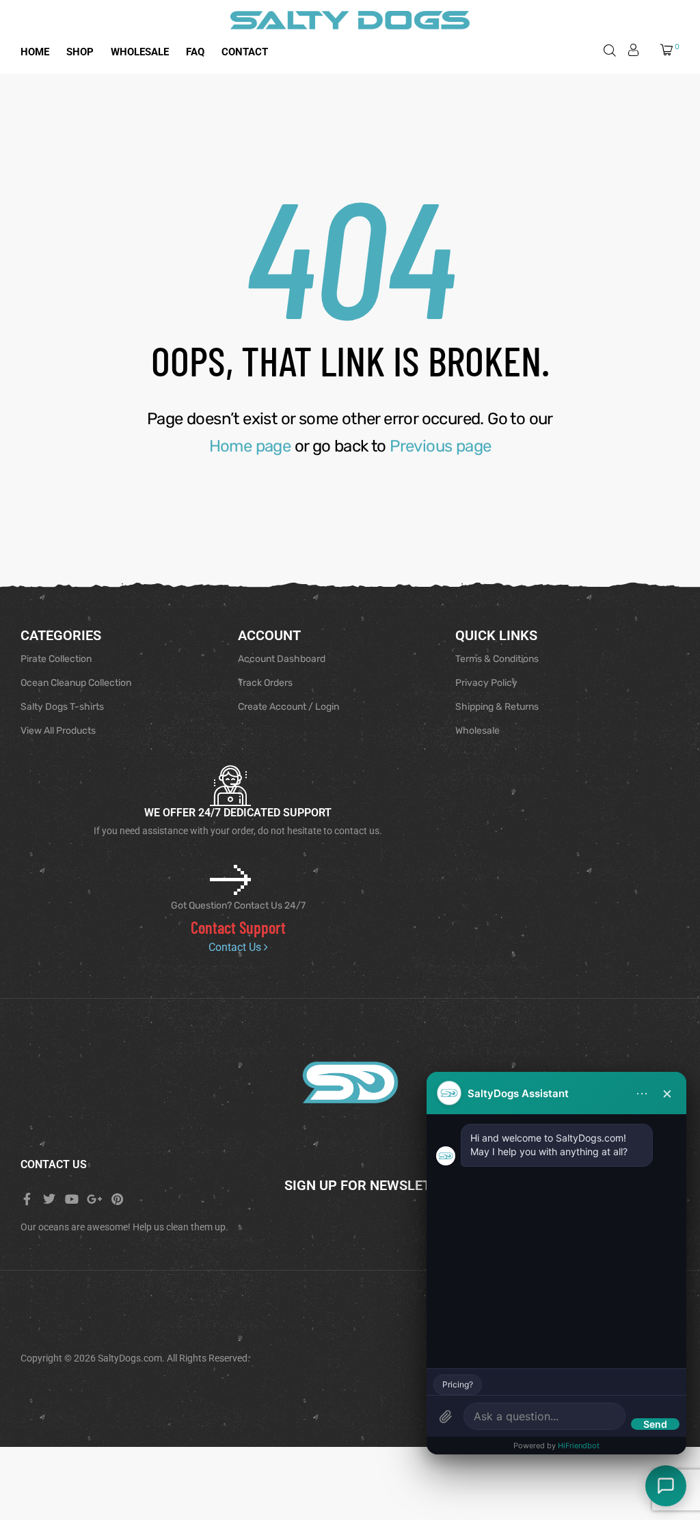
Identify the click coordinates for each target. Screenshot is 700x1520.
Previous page (440, 446)
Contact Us (236, 947)
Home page (250, 446)
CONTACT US (54, 1164)
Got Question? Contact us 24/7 (238, 905)
